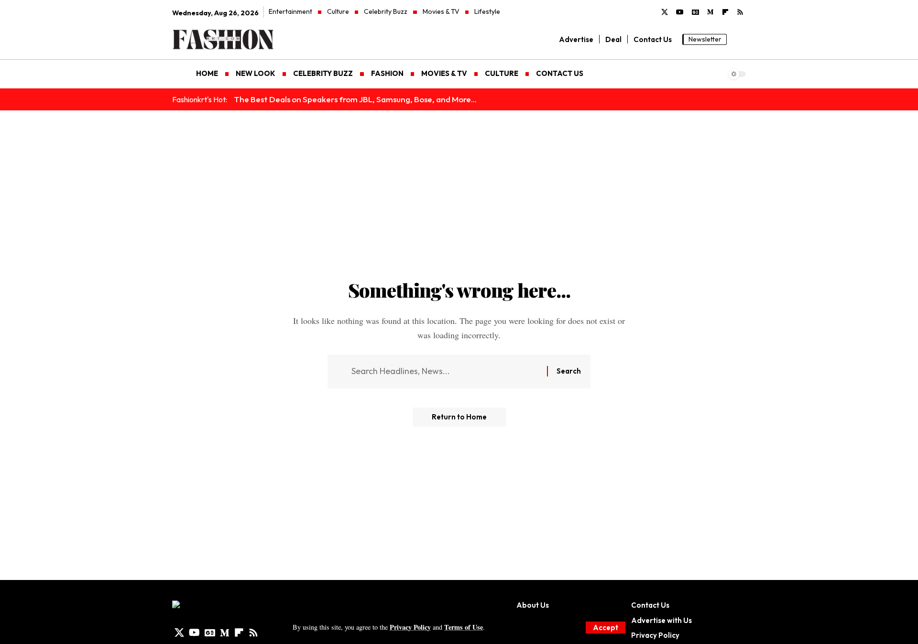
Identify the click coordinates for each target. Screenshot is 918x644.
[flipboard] (725, 12)
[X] (664, 12)
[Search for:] (445, 371)
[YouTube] (680, 12)
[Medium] (710, 12)
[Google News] (695, 12)
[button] (605, 627)
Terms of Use (463, 627)
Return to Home (459, 416)
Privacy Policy (410, 627)
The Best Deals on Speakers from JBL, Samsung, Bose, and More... (355, 99)
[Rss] (740, 12)
